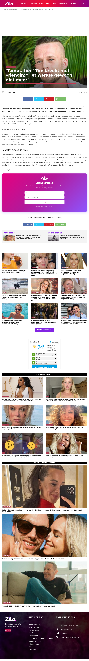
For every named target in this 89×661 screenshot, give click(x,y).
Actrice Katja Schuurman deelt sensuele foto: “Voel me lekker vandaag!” (64, 428)
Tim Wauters (50, 217)
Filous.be (32, 650)
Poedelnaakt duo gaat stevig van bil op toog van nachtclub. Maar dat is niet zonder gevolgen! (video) (21, 456)
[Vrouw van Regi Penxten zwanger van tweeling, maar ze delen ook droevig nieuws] (44, 535)
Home (3, 9)
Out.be (32, 647)
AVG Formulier (34, 627)
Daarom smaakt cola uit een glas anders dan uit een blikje (14, 271)
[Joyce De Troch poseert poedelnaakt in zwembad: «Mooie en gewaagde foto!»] (22, 415)
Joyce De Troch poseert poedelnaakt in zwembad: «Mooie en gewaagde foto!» (21, 428)
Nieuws (8, 9)
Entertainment (14, 9)
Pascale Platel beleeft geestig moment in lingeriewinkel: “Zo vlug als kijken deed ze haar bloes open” (44, 273)
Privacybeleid (34, 630)
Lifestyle (5, 267)
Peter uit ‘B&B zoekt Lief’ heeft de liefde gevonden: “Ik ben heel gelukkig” (30, 606)
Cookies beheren (35, 633)
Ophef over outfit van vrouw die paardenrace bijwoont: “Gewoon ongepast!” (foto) (73, 297)
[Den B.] (3, 92)
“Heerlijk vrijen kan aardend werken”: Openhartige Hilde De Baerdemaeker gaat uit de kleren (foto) (28, 237)
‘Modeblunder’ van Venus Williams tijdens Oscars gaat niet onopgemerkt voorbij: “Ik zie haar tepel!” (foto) (21, 400)
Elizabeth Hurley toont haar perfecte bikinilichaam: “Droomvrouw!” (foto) (12, 322)
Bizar (63, 292)
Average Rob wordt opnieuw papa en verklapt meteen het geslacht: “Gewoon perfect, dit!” (74, 322)
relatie (30, 217)
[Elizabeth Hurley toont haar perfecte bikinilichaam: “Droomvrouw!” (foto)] (15, 311)
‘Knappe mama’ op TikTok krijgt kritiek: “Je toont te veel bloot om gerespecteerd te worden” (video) (64, 456)
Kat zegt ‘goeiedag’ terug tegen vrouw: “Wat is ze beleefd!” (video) (14, 297)
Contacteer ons (35, 641)
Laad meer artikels (44, 330)
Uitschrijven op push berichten (41, 638)
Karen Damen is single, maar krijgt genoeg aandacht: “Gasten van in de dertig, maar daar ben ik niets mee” (44, 298)
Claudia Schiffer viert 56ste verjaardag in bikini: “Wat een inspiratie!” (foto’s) (72, 272)
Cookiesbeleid (34, 624)
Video (4, 292)
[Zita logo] (9, 3)
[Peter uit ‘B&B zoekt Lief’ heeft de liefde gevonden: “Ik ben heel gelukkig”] (44, 582)
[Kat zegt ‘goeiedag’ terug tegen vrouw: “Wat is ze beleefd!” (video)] (15, 286)
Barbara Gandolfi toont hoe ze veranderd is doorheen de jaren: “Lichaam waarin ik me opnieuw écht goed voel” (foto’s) (42, 510)
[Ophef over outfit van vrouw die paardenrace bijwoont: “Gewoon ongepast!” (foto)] (74, 286)
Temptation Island (39, 217)
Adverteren (33, 636)
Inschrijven (44, 202)
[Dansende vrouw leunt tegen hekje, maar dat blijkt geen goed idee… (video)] (44, 311)
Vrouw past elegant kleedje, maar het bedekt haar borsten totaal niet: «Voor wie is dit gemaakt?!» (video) (65, 400)
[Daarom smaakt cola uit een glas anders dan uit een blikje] (15, 261)
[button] (84, 3)
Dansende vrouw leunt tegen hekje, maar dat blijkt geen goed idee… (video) (43, 322)
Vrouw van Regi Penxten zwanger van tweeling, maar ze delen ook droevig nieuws (33, 559)
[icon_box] (67, 625)
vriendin (58, 217)
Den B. (13, 92)
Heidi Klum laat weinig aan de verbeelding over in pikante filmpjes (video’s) (72, 237)
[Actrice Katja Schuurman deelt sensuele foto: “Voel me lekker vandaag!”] (66, 415)
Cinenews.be (34, 644)
